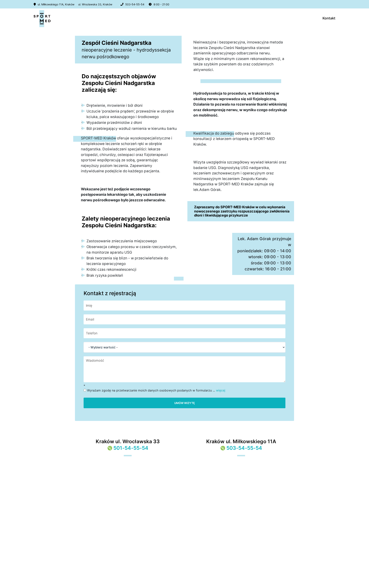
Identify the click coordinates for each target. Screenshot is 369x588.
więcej (220, 390)
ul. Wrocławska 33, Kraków (95, 4)
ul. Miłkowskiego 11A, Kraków (56, 4)
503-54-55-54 (134, 4)
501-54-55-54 (130, 448)
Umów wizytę (184, 403)
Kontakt (328, 18)
